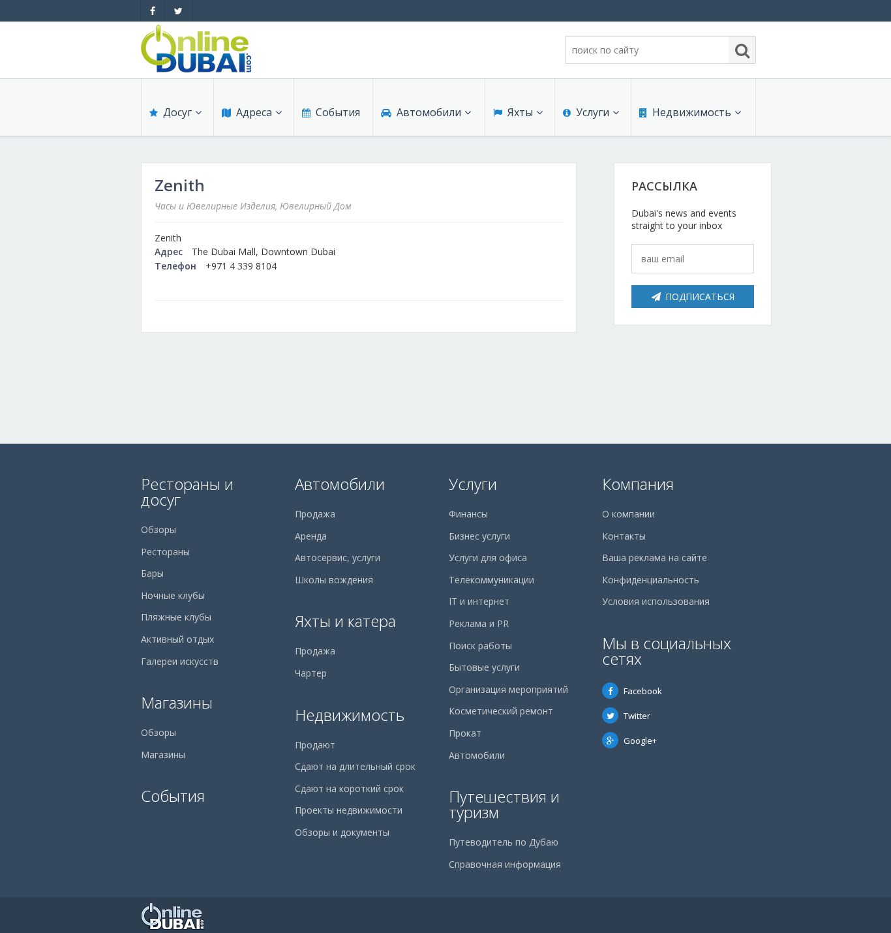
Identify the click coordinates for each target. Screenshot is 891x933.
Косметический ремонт (501, 711)
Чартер (311, 673)
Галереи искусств (180, 661)
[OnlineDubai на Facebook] (152, 11)
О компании (628, 514)
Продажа (315, 514)
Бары (152, 573)
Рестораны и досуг (187, 491)
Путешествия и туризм (504, 804)
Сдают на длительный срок (355, 766)
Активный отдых (177, 639)
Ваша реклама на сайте (654, 557)
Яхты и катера (345, 621)
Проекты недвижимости (348, 810)
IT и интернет (479, 601)
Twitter (637, 716)
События (338, 112)
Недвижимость (691, 112)
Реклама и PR (479, 623)
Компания (638, 484)
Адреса (254, 112)
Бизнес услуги (479, 536)
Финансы (468, 514)
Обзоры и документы (342, 832)
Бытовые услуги (484, 667)
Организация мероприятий (508, 689)
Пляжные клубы (176, 617)
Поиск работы (480, 645)
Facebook (643, 691)
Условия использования (656, 601)
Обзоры (158, 529)
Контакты (624, 536)
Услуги (592, 112)
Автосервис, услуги (337, 557)
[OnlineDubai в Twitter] (178, 11)
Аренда (311, 536)
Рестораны (165, 551)
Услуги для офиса (488, 557)
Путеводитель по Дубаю (503, 842)
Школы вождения (334, 580)
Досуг (177, 112)
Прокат (465, 733)
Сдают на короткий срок (349, 788)
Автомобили (429, 112)
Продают (315, 745)
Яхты (520, 112)
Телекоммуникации (491, 580)
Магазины (177, 702)
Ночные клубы (173, 595)
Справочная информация (505, 864)
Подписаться (699, 296)
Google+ (640, 740)
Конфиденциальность (650, 580)
